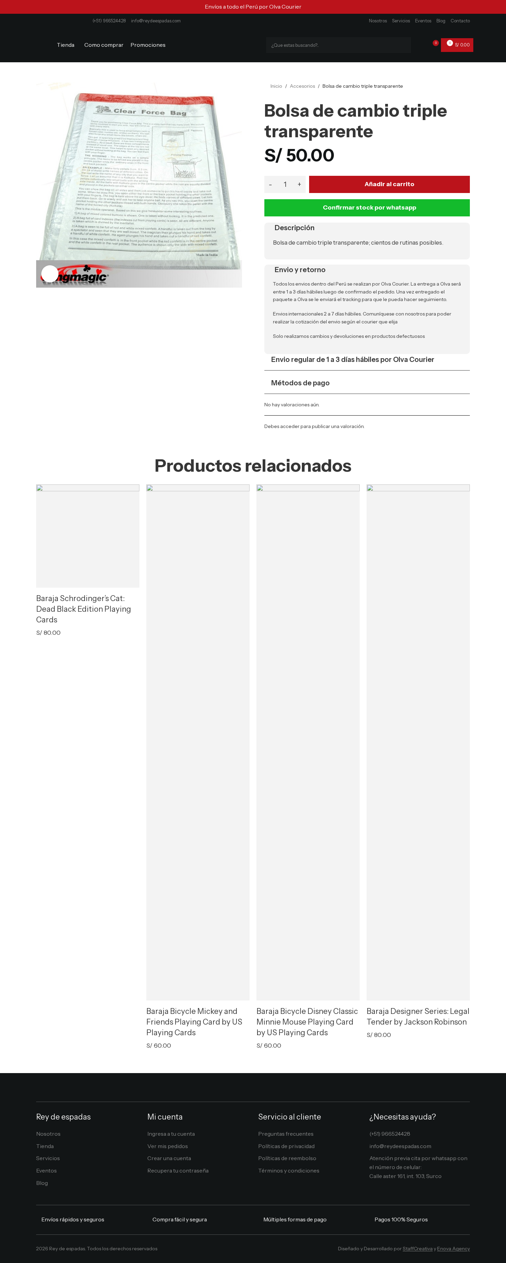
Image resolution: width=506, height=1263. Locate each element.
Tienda (45, 1146)
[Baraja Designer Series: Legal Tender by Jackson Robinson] (418, 742)
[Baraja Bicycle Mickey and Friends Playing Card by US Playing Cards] (198, 742)
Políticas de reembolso (287, 1158)
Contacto (460, 20)
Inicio (276, 86)
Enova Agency (453, 1248)
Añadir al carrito (389, 184)
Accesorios (302, 86)
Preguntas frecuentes (286, 1133)
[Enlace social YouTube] (258, 1250)
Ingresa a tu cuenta (171, 1133)
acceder (289, 426)
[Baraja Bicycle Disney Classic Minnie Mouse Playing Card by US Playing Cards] (308, 742)
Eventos (423, 20)
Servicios (401, 20)
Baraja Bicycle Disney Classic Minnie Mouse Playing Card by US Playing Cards (307, 1022)
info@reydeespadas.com (156, 20)
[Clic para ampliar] (50, 273)
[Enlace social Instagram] (248, 1250)
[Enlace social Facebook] (238, 1250)
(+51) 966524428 (109, 20)
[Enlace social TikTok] (268, 1250)
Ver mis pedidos (167, 1146)
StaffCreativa (418, 1248)
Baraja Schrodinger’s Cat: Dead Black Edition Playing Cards (83, 609)
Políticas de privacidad (286, 1146)
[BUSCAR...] (403, 45)
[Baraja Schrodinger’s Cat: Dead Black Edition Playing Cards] (87, 536)
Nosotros (378, 20)
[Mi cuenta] (420, 45)
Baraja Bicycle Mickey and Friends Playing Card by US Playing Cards (194, 1022)
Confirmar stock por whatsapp (369, 207)
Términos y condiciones (288, 1170)
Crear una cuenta (169, 1158)
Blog (440, 20)
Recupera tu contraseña (178, 1170)
